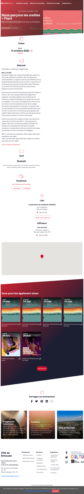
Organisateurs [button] (66, 3)
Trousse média (55, 465)
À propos (39, 455)
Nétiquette (40, 463)
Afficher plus (42, 368)
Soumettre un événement (54, 456)
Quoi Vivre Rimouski (10, 11)
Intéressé (27, 188)
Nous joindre (40, 472)
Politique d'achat (41, 466)
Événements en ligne (53, 3)
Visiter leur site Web (41, 217)
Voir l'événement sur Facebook (21, 184)
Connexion (53, 473)
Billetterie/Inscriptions (28, 458)
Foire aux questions (42, 469)
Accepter (55, 491)
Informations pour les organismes (55, 468)
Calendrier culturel (22, 3)
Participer (17, 188)
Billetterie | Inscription (37, 3)
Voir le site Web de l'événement (11, 144)
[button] (31, 50)
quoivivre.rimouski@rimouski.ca (10, 476)
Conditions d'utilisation (40, 459)
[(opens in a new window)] (42, 425)
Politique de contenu (54, 461)
